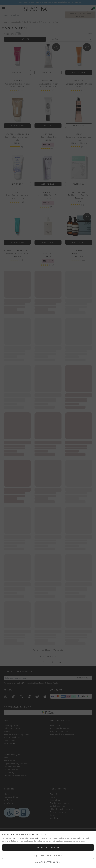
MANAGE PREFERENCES (46, 862)
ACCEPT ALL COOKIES (48, 847)
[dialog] (48, 849)
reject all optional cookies (48, 856)
